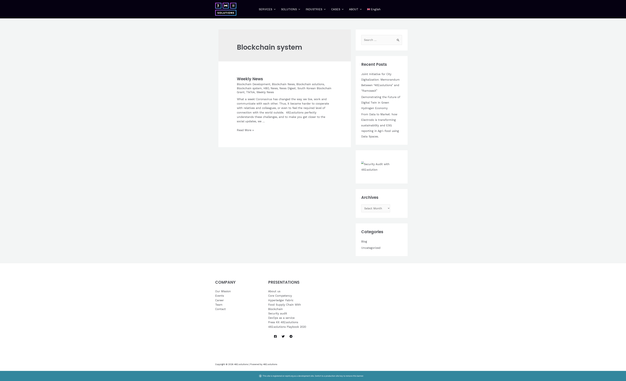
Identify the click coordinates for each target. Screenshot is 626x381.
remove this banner (354, 376)
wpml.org (289, 376)
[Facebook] (275, 336)
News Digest (287, 88)
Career (219, 300)
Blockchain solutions (310, 84)
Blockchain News (283, 84)
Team (219, 304)
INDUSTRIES (314, 9)
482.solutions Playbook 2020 (287, 326)
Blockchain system (249, 88)
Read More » (245, 130)
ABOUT (353, 9)
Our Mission (223, 291)
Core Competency (280, 295)
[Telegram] (291, 336)
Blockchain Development (253, 84)
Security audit (277, 313)
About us (274, 291)
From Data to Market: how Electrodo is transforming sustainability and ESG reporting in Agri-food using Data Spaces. (380, 125)
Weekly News (250, 79)
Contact (220, 309)
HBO (266, 88)
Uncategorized (370, 247)
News (274, 88)
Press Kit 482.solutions (283, 322)
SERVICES (265, 9)
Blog (364, 241)
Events (219, 295)
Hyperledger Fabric (280, 300)
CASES (335, 9)
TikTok (250, 92)
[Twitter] (283, 336)
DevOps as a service (281, 317)
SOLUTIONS (289, 9)
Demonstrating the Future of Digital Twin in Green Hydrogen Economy (380, 102)
